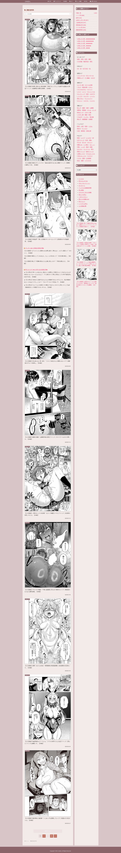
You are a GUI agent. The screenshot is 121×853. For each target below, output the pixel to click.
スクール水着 (88, 85)
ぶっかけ (88, 138)
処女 (78, 160)
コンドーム (87, 149)
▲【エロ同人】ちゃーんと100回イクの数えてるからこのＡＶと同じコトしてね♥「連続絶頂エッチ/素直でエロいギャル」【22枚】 (47, 286)
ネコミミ (79, 101)
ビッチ (94, 110)
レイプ (83, 138)
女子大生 (85, 68)
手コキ (79, 142)
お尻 (82, 126)
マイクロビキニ (81, 89)
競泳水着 (84, 87)
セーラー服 (80, 85)
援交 (78, 138)
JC (78, 68)
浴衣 (87, 94)
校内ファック (90, 151)
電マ (92, 149)
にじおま (81, 179)
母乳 (91, 61)
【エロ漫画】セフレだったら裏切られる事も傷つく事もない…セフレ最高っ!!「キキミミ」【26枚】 (47, 252)
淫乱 (78, 147)
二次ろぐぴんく (83, 197)
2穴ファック (80, 140)
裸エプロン (80, 98)
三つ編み (87, 78)
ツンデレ (86, 117)
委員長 (84, 110)
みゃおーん (82, 185)
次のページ (48, 831)
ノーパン (92, 96)
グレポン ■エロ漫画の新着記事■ (34, 248)
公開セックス (81, 154)
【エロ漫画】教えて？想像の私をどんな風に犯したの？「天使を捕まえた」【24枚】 (47, 262)
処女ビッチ (80, 112)
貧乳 (78, 59)
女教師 (90, 119)
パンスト (92, 101)
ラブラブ (89, 156)
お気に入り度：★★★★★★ (85, 41)
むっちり (84, 128)
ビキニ (90, 87)
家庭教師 (84, 119)
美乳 (82, 59)
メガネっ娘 (80, 114)
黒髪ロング (80, 78)
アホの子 (79, 117)
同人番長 (81, 190)
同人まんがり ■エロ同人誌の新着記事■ (36, 269)
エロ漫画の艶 (82, 206)
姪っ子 (79, 108)
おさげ (93, 78)
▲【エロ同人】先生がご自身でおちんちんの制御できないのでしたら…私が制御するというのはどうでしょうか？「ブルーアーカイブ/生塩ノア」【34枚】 (47, 281)
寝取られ (79, 145)
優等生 (79, 110)
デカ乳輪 (79, 61)
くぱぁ (90, 126)
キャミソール (91, 92)
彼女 (90, 114)
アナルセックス (90, 154)
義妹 (86, 114)
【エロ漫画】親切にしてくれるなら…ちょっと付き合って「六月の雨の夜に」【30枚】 (47, 257)
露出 (90, 140)
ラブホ (79, 158)
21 (51, 836)
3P (93, 138)
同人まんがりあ (83, 181)
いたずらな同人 (83, 204)
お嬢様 (92, 108)
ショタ (83, 147)
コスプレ (86, 101)
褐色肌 (83, 131)
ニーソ (84, 92)
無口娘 (92, 117)
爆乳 (90, 59)
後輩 (83, 108)
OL (90, 68)
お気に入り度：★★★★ (84, 45)
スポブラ (92, 94)
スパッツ (89, 89)
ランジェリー (88, 98)
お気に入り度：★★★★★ (84, 43)
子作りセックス (81, 156)
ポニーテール (90, 75)
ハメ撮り (86, 145)
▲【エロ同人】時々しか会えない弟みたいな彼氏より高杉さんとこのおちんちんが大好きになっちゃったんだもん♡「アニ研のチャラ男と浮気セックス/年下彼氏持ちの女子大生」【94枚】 (47, 275)
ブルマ (79, 87)
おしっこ (92, 145)
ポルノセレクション (84, 183)
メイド (79, 92)
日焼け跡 (88, 131)
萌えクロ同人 (82, 194)
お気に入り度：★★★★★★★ (86, 39)
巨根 (91, 147)
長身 (86, 126)
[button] (70, 14)
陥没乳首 (86, 61)
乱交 (86, 140)
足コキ (84, 142)
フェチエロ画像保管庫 (85, 188)
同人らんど (82, 201)
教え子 (79, 119)
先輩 (87, 108)
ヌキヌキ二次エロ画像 (85, 192)
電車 (83, 158)
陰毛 (78, 126)
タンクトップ (81, 94)
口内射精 (88, 158)
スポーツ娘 (88, 112)
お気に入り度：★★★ (83, 48)
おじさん (79, 149)
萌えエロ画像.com (84, 199)
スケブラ (86, 96)
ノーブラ (79, 96)
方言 (78, 131)
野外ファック (81, 151)
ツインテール (81, 75)
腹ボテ (79, 128)
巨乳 (86, 59)
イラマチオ (88, 160)
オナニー (89, 142)
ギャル (89, 110)
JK (81, 68)
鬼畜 (82, 160)
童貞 (87, 147)
